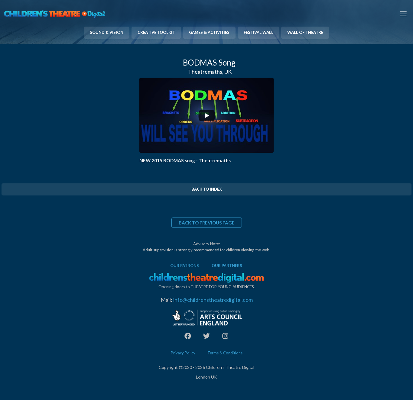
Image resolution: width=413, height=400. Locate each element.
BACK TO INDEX (206, 189)
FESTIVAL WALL (258, 32)
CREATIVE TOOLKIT (156, 32)
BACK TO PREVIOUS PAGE (207, 222)
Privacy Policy (183, 352)
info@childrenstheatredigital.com (213, 299)
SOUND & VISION (106, 32)
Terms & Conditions (224, 352)
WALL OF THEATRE (305, 32)
